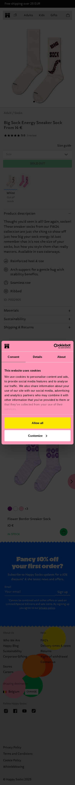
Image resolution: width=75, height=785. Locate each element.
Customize (35, 435)
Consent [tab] (13, 356)
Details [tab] (37, 356)
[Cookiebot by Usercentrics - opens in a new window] (54, 346)
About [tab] (61, 356)
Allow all (37, 423)
